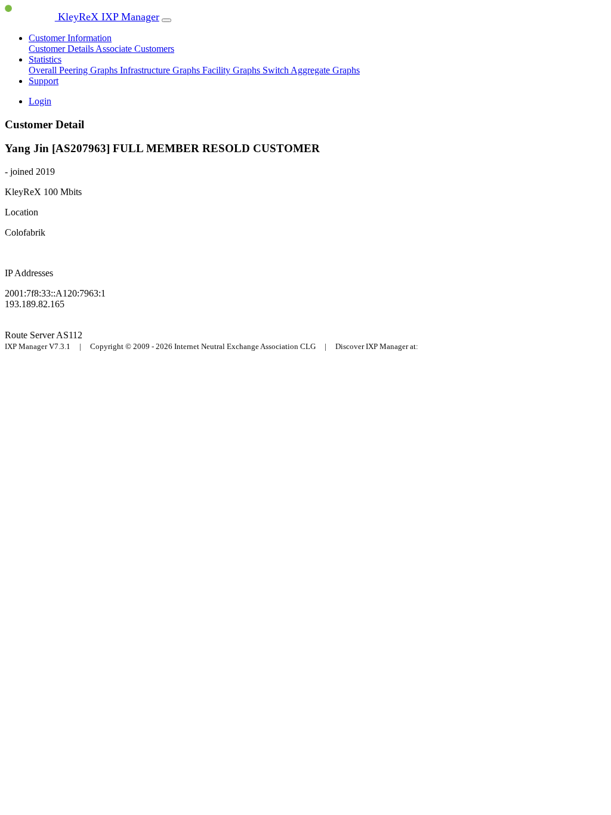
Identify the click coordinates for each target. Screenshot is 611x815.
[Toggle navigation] (166, 20)
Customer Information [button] (70, 38)
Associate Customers (134, 49)
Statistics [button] (45, 59)
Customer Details (62, 49)
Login (40, 101)
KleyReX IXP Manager (107, 17)
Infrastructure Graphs (161, 70)
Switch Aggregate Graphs (311, 70)
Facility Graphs (232, 70)
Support (43, 81)
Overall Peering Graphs (74, 70)
